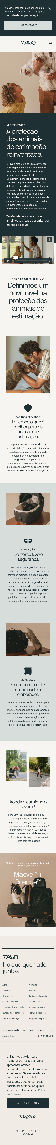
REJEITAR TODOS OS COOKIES (28, 1132)
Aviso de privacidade (38, 1007)
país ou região (31, 15)
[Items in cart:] (50, 43)
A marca (5, 985)
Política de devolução (38, 996)
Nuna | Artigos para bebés (13, 1013)
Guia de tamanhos (10, 1002)
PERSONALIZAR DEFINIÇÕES (28, 1117)
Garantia (32, 990)
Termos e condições (38, 1013)
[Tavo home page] (28, 43)
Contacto (33, 985)
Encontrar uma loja (10, 1018)
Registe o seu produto (38, 1018)
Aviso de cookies (36, 1002)
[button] (6, 43)
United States (28, 25)
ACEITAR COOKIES (28, 1102)
